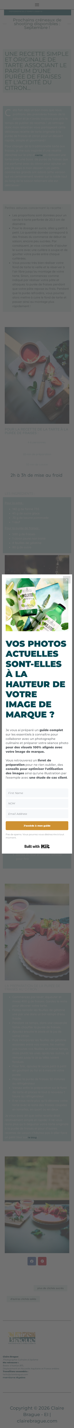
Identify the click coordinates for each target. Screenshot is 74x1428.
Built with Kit (37, 846)
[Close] (67, 580)
